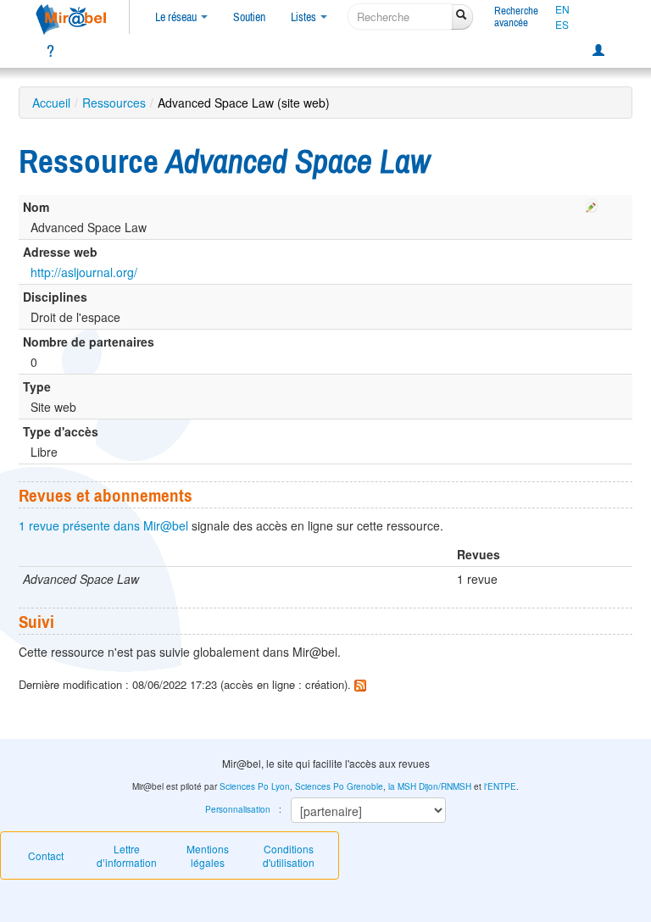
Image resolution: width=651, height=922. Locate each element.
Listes (305, 17)
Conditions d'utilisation (288, 855)
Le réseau (177, 17)
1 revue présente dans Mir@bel (103, 525)
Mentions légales (207, 855)
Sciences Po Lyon (255, 786)
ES (562, 25)
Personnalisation (237, 809)
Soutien (249, 17)
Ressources (114, 102)
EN (562, 9)
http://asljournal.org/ (84, 272)
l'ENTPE (500, 786)
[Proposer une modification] (591, 203)
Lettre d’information (127, 855)
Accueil (51, 102)
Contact (46, 855)
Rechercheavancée (516, 16)
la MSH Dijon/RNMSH (429, 786)
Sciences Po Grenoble (339, 786)
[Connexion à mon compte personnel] (598, 51)
